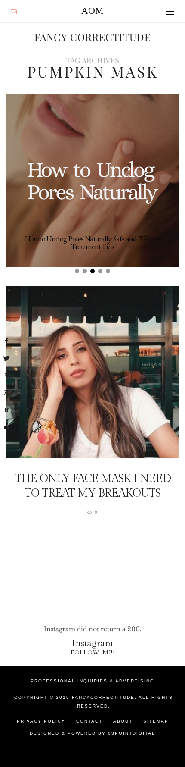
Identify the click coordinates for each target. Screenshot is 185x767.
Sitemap (156, 721)
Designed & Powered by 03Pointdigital (92, 733)
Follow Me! (93, 652)
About (123, 721)
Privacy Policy (41, 721)
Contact (89, 721)
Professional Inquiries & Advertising (92, 681)
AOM (92, 10)
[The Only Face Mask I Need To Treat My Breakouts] (92, 372)
